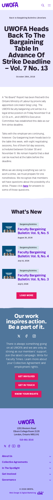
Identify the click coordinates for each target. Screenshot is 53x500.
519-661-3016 (26, 440)
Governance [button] (9, 480)
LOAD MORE (26, 295)
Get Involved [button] (9, 474)
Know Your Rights (26, 394)
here (25, 186)
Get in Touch (26, 385)
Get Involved (26, 377)
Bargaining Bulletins (28, 224)
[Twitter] (19, 336)
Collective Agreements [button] (15, 462)
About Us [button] (7, 456)
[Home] (26, 416)
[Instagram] (34, 336)
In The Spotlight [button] (11, 468)
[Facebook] (26, 336)
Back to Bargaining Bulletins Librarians (27, 18)
